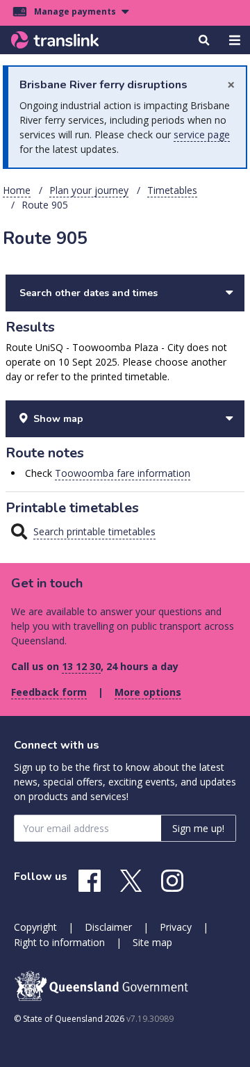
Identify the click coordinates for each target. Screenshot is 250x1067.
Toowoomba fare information (122, 473)
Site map (152, 942)
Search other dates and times (88, 293)
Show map (58, 418)
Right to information (59, 942)
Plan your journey (88, 190)
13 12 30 (81, 666)
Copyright (35, 927)
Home (17, 190)
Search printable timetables (94, 531)
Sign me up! (198, 828)
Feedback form (49, 692)
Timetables (172, 190)
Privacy (176, 927)
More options (148, 692)
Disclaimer (108, 927)
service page (202, 134)
